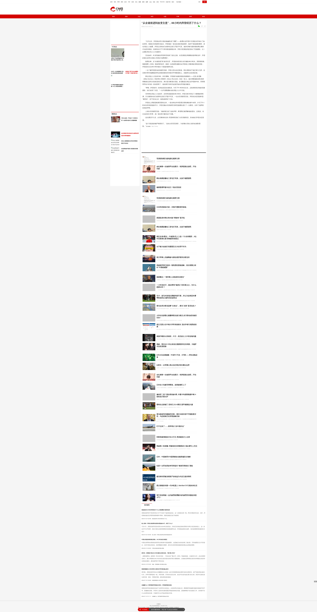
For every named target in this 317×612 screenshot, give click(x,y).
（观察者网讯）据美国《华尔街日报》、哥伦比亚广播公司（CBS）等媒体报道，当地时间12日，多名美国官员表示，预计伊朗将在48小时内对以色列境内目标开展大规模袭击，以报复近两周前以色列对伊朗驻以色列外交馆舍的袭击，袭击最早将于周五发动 (173, 558)
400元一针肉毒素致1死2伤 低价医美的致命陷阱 (117, 72)
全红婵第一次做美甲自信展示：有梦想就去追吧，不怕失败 (176, 167)
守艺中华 (162, 2)
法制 (157, 2)
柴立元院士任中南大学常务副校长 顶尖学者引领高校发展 (177, 325)
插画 (143, 2)
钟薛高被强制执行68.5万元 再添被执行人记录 (173, 437)
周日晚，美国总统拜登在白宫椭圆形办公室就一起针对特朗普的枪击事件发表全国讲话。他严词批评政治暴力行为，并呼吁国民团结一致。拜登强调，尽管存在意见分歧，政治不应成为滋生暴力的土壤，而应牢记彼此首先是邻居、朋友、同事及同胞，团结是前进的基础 (173, 574)
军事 (118, 2)
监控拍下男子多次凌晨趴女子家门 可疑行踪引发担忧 (132, 73)
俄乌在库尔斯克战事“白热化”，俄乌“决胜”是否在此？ (176, 305)
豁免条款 (166, 607)
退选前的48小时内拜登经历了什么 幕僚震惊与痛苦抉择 (156, 510)
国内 (113, 16)
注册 (199, 1)
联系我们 (152, 607)
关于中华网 (142, 607)
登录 (205, 1)
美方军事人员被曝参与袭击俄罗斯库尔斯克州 (173, 257)
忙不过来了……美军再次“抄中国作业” (171, 426)
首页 (111, 2)
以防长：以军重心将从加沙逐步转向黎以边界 (173, 365)
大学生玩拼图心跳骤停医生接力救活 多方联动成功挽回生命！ (177, 316)
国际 (126, 16)
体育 (152, 16)
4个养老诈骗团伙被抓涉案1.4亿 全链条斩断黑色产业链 (117, 86)
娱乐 (125, 2)
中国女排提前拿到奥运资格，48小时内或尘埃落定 (154, 539)
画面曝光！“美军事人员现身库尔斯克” (171, 277)
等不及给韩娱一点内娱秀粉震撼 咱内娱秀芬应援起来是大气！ (177, 496)
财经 (122, 2)
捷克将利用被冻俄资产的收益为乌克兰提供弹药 (174, 476)
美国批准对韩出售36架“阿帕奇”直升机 (171, 217)
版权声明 (162, 607)
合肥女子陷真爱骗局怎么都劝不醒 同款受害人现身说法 (117, 59)
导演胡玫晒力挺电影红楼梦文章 (168, 158)
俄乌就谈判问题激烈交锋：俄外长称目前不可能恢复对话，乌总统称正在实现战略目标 (176, 415)
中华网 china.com (117, 9)
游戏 (133, 2)
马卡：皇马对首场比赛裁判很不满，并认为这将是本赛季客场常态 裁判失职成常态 (176, 296)
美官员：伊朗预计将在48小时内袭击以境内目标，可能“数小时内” (158, 553)
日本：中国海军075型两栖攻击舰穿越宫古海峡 (174, 456)
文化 (136, 2)
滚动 (203, 16)
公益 (150, 2)
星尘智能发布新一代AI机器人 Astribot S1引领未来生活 (177, 485)
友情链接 (171, 607)
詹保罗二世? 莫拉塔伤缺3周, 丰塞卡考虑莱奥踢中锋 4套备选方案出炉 (176, 395)
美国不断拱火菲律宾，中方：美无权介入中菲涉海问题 (176, 336)
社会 (139, 16)
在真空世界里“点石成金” (158, 609)
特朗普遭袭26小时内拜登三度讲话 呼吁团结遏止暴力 (155, 569)
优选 (154, 2)
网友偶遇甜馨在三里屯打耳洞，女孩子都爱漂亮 (174, 178)
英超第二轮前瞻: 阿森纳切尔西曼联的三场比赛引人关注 (177, 446)
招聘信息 (157, 607)
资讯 (115, 2)
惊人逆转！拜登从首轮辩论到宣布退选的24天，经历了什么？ (157, 523)
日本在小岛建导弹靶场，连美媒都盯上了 (171, 384)
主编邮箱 (158, 604)
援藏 (140, 2)
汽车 (129, 2)
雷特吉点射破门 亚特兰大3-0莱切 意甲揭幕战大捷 (175, 404)
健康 (147, 2)
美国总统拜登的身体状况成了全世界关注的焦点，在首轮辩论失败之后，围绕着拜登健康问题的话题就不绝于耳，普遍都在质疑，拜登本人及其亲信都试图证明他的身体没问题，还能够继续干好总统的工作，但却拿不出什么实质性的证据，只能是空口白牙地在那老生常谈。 (173, 590)
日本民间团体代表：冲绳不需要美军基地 (171, 207)
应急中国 (168, 2)
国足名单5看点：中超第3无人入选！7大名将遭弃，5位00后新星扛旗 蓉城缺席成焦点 (176, 237)
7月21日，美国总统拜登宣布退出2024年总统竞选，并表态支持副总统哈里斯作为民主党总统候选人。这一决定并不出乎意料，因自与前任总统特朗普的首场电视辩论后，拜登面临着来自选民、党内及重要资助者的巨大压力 (173, 528)
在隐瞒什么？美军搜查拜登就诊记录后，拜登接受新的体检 (157, 585)
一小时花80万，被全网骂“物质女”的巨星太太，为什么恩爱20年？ (176, 286)
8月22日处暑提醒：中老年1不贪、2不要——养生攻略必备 (177, 356)
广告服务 (148, 607)
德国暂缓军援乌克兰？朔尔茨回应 (169, 187)
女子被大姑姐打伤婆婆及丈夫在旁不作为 (171, 246)
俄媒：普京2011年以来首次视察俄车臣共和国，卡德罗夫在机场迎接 (176, 345)
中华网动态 (176, 607)
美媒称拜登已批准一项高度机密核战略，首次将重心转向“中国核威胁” (176, 266)
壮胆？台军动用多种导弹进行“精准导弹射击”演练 (175, 465)
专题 (165, 16)
